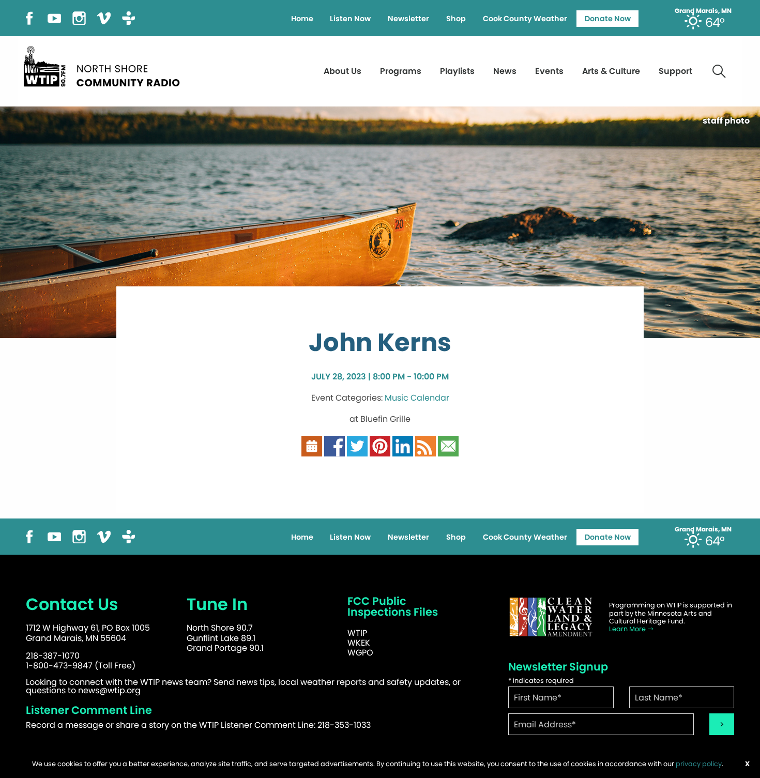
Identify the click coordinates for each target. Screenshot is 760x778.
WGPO (360, 653)
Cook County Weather (525, 18)
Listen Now (350, 18)
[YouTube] (54, 17)
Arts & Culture (611, 71)
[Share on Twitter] (357, 446)
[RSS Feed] (425, 446)
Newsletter (408, 18)
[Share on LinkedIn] (402, 446)
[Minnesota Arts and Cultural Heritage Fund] (550, 617)
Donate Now (608, 18)
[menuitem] (302, 18)
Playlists (457, 71)
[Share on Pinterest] (380, 446)
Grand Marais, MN (703, 11)
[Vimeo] (104, 17)
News (504, 71)
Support (675, 71)
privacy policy (699, 763)
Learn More (628, 629)
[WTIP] (105, 65)
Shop (456, 18)
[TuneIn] (128, 17)
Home (302, 18)
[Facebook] (29, 17)
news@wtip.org (109, 690)
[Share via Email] (448, 446)
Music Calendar (417, 398)
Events (549, 71)
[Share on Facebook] (334, 446)
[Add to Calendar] (311, 446)
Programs (400, 71)
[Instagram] (79, 17)
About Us (342, 71)
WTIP (357, 633)
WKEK (358, 643)
